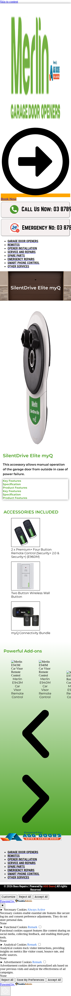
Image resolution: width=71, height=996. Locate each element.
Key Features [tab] (12, 481)
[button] (36, 734)
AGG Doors (49, 886)
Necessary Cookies (15, 909)
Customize (8, 897)
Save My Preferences (30, 980)
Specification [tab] (12, 484)
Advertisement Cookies (18, 962)
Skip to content (9, 1)
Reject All (25, 897)
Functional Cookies (15, 927)
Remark (32, 927)
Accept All (41, 897)
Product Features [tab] (15, 487)
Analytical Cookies (15, 944)
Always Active (36, 909)
